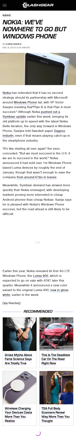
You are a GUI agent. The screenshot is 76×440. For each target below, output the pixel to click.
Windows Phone (25, 102)
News (7, 15)
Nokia (7, 93)
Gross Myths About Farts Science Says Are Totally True (18, 359)
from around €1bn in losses (36, 177)
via (6, 303)
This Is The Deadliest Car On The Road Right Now (56, 359)
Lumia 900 (40, 276)
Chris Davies (13, 44)
